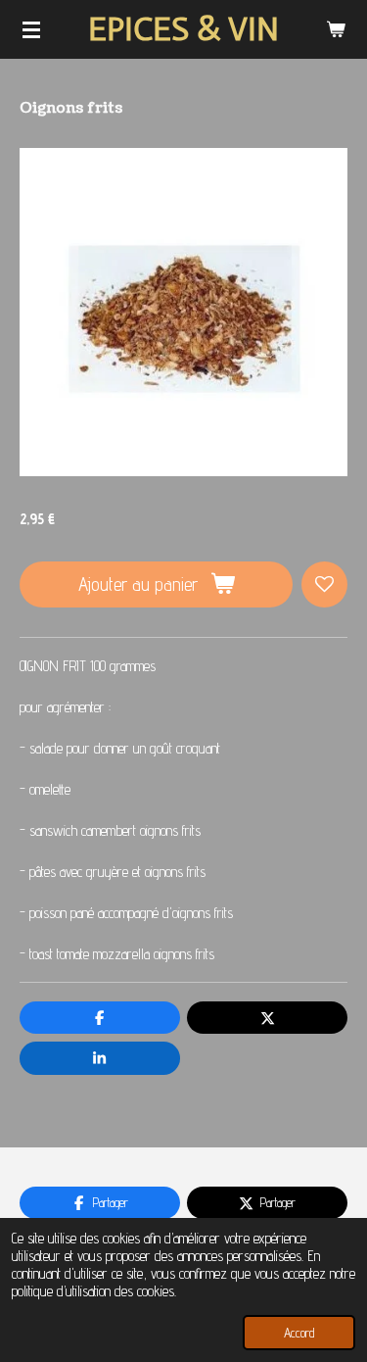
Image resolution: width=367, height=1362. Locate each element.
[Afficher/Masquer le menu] (31, 29)
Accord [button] (299, 1332)
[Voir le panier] (335, 29)
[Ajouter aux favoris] (324, 584)
